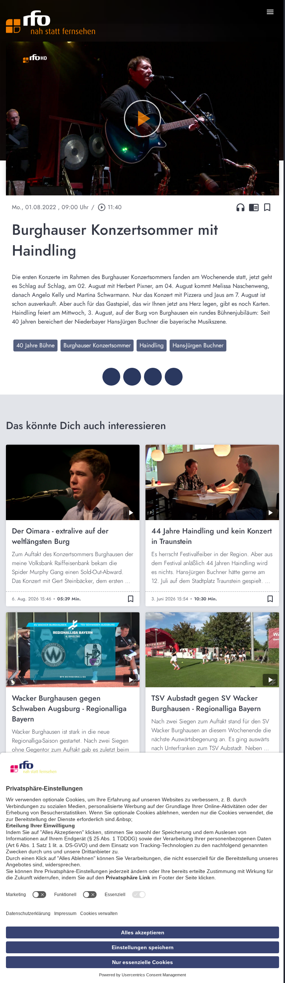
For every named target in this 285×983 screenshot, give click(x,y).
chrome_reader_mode (254, 207)
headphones (240, 207)
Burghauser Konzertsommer (97, 345)
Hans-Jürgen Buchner (198, 345)
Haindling (152, 345)
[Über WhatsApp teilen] (153, 377)
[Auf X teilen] (132, 377)
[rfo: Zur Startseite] (50, 22)
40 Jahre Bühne (35, 345)
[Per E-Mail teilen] (174, 377)
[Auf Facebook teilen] (111, 377)
